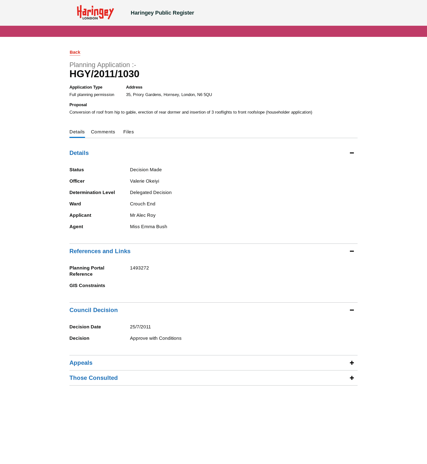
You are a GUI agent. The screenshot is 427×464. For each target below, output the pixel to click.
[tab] (77, 132)
